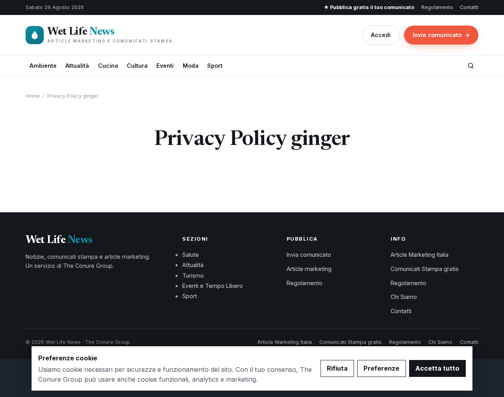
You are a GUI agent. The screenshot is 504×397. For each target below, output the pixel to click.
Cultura (137, 65)
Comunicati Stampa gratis (425, 268)
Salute (190, 254)
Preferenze (381, 368)
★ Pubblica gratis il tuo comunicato (369, 7)
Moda (190, 65)
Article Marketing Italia (419, 254)
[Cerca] (470, 66)
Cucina (108, 65)
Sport (214, 65)
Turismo (193, 275)
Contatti (469, 7)
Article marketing (309, 268)
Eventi (165, 65)
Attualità (77, 65)
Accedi (381, 35)
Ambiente (43, 65)
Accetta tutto (437, 368)
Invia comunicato (441, 35)
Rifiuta (337, 368)
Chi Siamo (404, 296)
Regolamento (437, 7)
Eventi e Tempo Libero (212, 285)
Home (33, 96)
